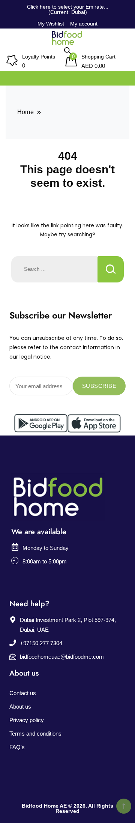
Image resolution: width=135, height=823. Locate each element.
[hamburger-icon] (120, 76)
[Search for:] (54, 269)
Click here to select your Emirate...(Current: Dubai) (67, 9)
